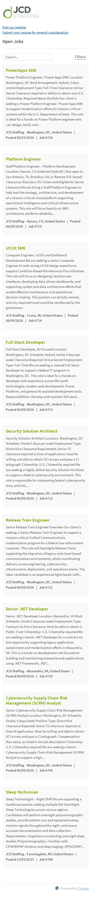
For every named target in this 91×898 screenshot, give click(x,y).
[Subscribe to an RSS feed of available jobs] (57, 888)
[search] (27, 57)
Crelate (83, 888)
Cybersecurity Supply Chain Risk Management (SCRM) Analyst (37, 700)
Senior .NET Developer (27, 609)
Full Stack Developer (25, 342)
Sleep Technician (22, 792)
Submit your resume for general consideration (35, 32)
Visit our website (14, 27)
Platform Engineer (23, 159)
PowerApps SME (21, 70)
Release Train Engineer (28, 520)
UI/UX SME (15, 248)
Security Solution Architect (31, 431)
